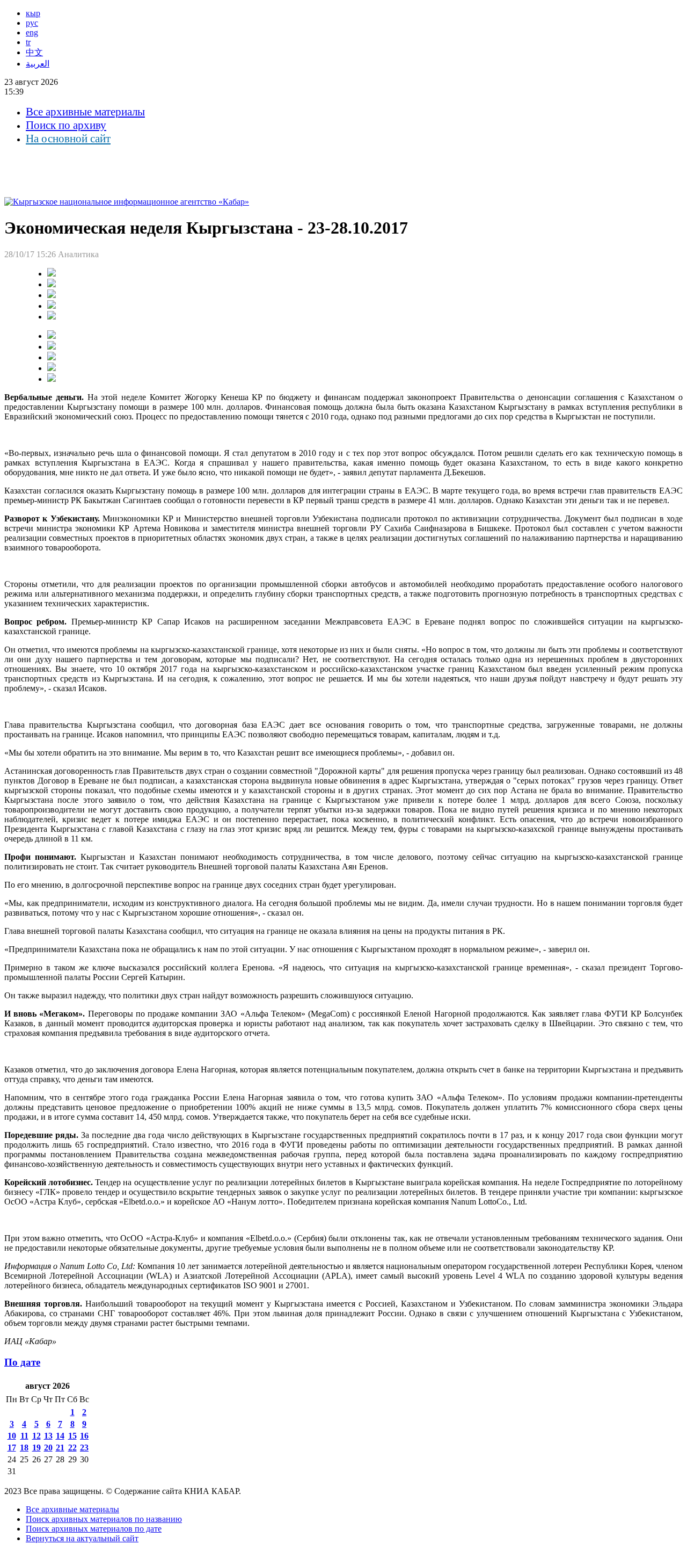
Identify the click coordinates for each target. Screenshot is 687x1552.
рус (32, 22)
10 (12, 1435)
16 (84, 1435)
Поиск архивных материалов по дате (94, 1528)
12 (36, 1435)
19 (36, 1447)
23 (84, 1447)
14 (60, 1435)
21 (60, 1447)
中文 (34, 52)
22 (72, 1447)
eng (32, 32)
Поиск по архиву (66, 125)
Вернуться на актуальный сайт (82, 1538)
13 (48, 1435)
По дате (22, 1362)
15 (72, 1435)
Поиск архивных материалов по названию (104, 1519)
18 (24, 1447)
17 (12, 1447)
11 (24, 1435)
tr (28, 42)
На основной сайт (68, 138)
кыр (33, 13)
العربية (37, 63)
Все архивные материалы (85, 111)
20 (48, 1447)
